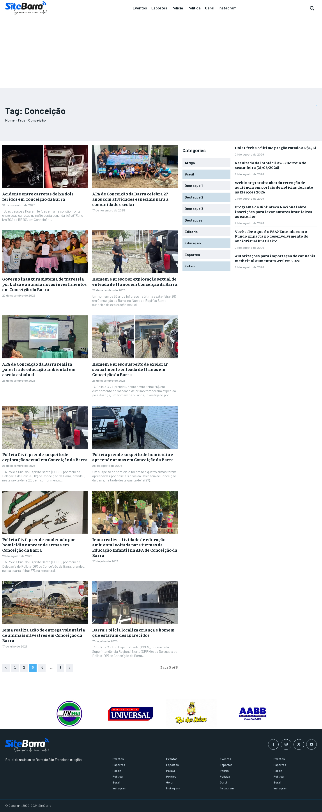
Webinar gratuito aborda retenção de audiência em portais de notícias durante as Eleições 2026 (274, 187)
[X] (299, 744)
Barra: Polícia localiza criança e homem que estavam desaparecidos (133, 632)
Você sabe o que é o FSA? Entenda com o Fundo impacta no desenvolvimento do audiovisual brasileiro (271, 236)
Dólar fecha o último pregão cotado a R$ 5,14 (275, 147)
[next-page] (69, 668)
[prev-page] (6, 668)
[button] (312, 8)
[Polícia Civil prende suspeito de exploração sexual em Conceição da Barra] (45, 427)
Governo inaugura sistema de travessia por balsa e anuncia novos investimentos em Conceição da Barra (44, 284)
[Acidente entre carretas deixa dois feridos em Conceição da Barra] (45, 166)
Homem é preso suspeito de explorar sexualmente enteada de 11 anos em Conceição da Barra (130, 369)
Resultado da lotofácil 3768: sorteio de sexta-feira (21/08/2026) (270, 165)
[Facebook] (273, 744)
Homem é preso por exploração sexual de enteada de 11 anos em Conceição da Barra (134, 281)
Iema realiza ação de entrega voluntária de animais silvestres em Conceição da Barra (43, 635)
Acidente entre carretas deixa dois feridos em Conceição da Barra (38, 196)
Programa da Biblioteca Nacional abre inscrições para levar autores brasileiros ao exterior (273, 211)
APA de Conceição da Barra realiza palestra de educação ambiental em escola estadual (39, 369)
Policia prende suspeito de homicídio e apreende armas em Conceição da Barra (133, 456)
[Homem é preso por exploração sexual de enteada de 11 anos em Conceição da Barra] (135, 251)
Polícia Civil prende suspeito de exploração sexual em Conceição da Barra (45, 456)
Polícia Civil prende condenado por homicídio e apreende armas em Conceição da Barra (38, 545)
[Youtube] (311, 744)
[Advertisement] (161, 50)
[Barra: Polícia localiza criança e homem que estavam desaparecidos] (135, 602)
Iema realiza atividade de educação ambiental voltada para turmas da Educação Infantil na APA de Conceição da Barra (134, 547)
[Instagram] (286, 744)
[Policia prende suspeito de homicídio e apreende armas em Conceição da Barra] (135, 427)
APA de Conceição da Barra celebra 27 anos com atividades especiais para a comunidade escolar (130, 199)
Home (10, 120)
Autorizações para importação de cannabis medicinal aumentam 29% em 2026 (275, 258)
